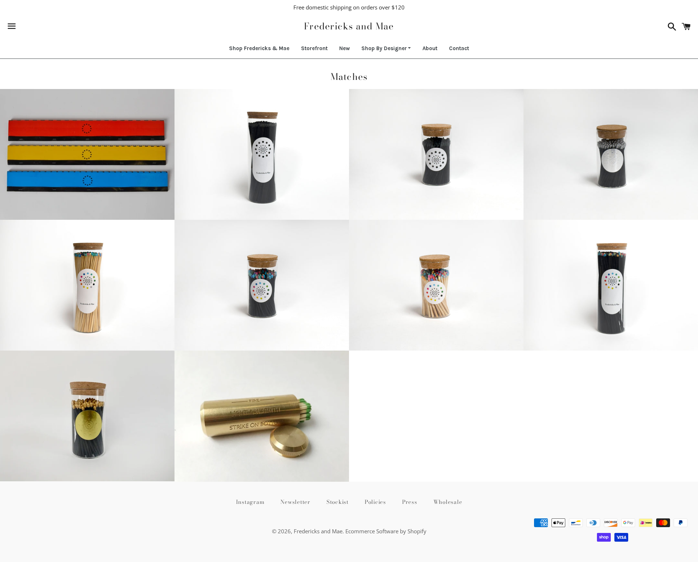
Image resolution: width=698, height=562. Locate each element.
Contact (459, 48)
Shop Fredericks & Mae (259, 48)
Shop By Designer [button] (384, 48)
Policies (375, 502)
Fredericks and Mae (349, 26)
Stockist (337, 502)
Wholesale (447, 502)
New (344, 48)
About (429, 48)
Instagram (250, 502)
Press (409, 502)
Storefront (314, 48)
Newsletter (295, 502)
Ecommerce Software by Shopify (385, 531)
